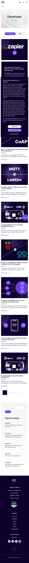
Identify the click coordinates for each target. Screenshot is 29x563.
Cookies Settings (14, 134)
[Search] (23, 2)
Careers (14, 524)
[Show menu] (27, 2)
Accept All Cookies (14, 130)
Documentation (14, 493)
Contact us (14, 537)
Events (14, 521)
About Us (14, 516)
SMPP (20, 33)
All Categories (10, 33)
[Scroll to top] (14, 549)
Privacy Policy (14, 529)
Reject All (14, 126)
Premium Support (14, 498)
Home (2, 6)
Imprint (14, 526)
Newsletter (14, 518)
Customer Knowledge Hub (14, 490)
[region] (14, 107)
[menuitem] (14, 490)
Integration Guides (14, 495)
